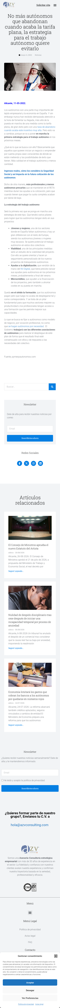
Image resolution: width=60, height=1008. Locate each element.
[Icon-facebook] (19, 463)
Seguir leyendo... (16, 571)
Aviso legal (39, 1004)
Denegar (30, 990)
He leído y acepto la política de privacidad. (24, 780)
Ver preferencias (30, 998)
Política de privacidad (26, 1004)
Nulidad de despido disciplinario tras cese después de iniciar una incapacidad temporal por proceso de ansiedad (29, 620)
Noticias (38, 55)
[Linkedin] (40, 463)
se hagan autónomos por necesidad (26, 326)
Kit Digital (25, 269)
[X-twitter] (26, 463)
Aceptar (30, 982)
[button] (55, 956)
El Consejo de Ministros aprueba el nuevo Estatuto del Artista (28, 546)
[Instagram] (33, 463)
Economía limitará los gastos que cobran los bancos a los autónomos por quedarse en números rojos (28, 695)
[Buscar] (52, 386)
